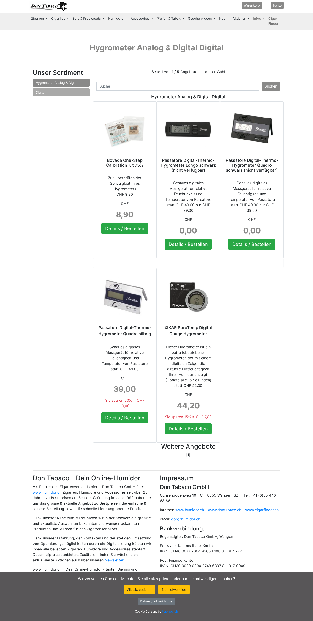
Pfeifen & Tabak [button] (169, 18)
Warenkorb (252, 5)
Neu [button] (222, 18)
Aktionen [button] (240, 18)
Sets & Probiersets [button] (87, 18)
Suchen (271, 86)
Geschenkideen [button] (200, 18)
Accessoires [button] (141, 18)
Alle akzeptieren (139, 589)
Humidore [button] (116, 18)
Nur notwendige (174, 589)
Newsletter (114, 560)
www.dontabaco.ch (224, 510)
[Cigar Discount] (72, 6)
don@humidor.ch (185, 519)
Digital (40, 92)
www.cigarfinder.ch (262, 510)
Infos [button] (257, 18)
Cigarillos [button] (58, 18)
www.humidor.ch (47, 492)
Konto (277, 5)
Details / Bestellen (124, 228)
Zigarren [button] (38, 18)
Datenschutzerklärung (156, 601)
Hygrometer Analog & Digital (57, 83)
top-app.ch (170, 611)
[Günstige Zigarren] (48, 6)
